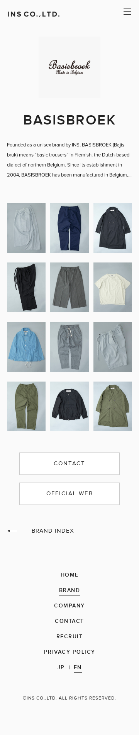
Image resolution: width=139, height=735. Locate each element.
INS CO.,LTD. (42, 14)
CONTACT (69, 463)
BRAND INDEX (53, 531)
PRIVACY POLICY (69, 652)
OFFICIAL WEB (69, 493)
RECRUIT (69, 637)
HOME (70, 575)
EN (78, 668)
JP (61, 668)
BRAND (69, 591)
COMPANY (69, 606)
